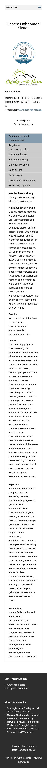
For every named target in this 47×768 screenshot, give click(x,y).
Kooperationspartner (17, 688)
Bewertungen (16, 175)
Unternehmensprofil (19, 164)
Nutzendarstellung (18, 159)
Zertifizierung (15, 170)
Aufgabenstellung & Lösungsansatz (19, 138)
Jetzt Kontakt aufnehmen (22, 180)
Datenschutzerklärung (23, 750)
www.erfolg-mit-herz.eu (29, 110)
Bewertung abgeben (19, 185)
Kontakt (15, 746)
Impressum (28, 746)
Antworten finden (16, 685)
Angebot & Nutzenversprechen (19, 147)
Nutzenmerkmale (18, 154)
